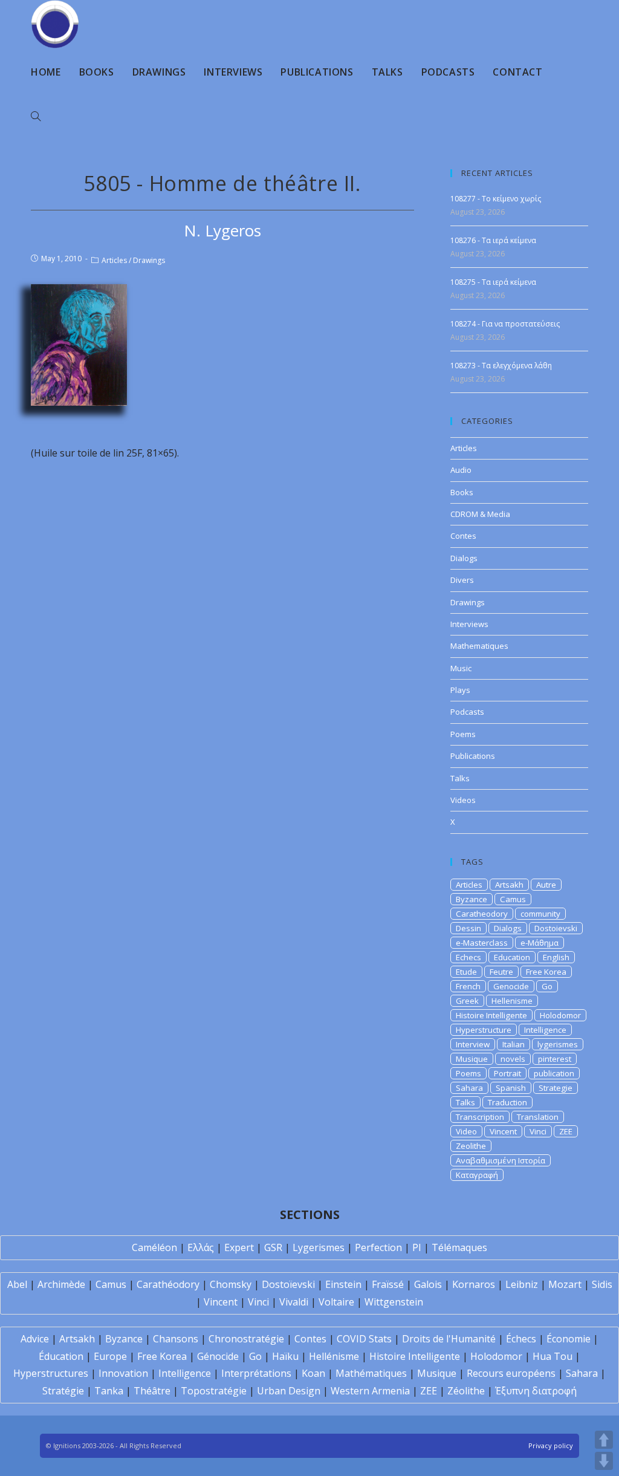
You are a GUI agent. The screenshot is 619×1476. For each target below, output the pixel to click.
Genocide (511, 986)
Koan (313, 1373)
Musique (472, 1058)
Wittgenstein (394, 1302)
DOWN (604, 1461)
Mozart (565, 1284)
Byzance (471, 899)
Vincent (503, 1131)
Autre (546, 884)
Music (461, 668)
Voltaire (336, 1302)
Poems (463, 734)
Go (547, 986)
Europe (110, 1356)
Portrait (507, 1073)
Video (466, 1131)
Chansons (175, 1338)
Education (512, 957)
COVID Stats (364, 1338)
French (468, 986)
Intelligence (545, 1029)
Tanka (108, 1390)
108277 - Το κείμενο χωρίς (495, 198)
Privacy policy (550, 1445)
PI (416, 1247)
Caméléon (154, 1247)
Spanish (511, 1087)
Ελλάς (200, 1247)
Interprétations (256, 1373)
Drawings (149, 260)
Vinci (538, 1131)
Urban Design (288, 1390)
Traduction (507, 1102)
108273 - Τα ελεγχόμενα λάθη (501, 365)
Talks (460, 778)
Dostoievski (555, 928)
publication (554, 1073)
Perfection (378, 1247)
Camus (513, 899)
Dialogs (464, 558)
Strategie (555, 1087)
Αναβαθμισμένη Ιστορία (500, 1160)
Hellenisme (512, 1000)
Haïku (285, 1356)
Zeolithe (471, 1145)
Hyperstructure (483, 1029)
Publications (472, 755)
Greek (467, 1000)
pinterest (554, 1058)
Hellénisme (334, 1356)
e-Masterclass (482, 942)
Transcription (480, 1116)
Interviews (469, 624)
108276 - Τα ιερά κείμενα (493, 240)
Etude (466, 971)
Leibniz (521, 1284)
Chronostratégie (246, 1338)
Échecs (521, 1338)
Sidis (602, 1284)
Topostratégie (214, 1390)
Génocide (218, 1356)
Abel (17, 1284)
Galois (428, 1284)
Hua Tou (552, 1356)
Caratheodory (482, 913)
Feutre (501, 971)
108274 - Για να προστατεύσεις (505, 324)
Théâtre (152, 1390)
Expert (239, 1247)
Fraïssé (388, 1284)
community (540, 913)
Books (461, 492)
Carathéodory (168, 1284)
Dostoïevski (288, 1284)
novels (513, 1058)
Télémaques (459, 1247)
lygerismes (557, 1044)
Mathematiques (479, 645)
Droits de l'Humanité (449, 1338)
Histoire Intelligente (491, 1015)
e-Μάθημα (539, 942)
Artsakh (509, 884)
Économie (568, 1338)
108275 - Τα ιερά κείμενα (493, 282)
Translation (538, 1116)
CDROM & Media (480, 514)
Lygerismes (319, 1247)
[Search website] (36, 116)
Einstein (343, 1284)
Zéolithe (466, 1390)
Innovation (123, 1373)
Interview (473, 1044)
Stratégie (63, 1390)
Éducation (61, 1356)
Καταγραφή (477, 1174)
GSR (273, 1247)
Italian (513, 1044)
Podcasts (467, 711)
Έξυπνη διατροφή (536, 1390)
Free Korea (546, 971)
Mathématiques (371, 1373)
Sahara (469, 1087)
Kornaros (473, 1284)
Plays (460, 689)
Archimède (61, 1284)
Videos (463, 800)
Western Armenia (370, 1390)
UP (604, 1440)
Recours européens (511, 1373)
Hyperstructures (50, 1373)
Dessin (468, 928)
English (556, 957)
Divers (462, 579)
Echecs (468, 957)
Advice (35, 1338)
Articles (114, 260)
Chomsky (230, 1284)
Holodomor (560, 1015)
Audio (461, 469)
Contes (463, 535)
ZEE (565, 1131)
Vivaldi (293, 1302)
